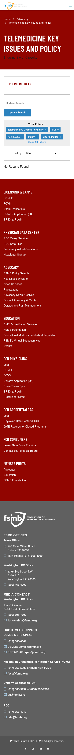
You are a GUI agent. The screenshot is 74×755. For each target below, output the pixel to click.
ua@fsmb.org (16, 694)
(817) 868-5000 (17, 668)
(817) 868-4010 (17, 712)
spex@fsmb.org (35, 652)
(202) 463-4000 (17, 584)
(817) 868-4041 (17, 641)
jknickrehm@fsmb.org (22, 620)
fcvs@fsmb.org (18, 673)
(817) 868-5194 (17, 689)
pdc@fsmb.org (17, 717)
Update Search (17, 112)
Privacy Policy (18, 741)
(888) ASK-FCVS (40, 668)
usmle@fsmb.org (30, 646)
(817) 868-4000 (33, 555)
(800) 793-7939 (39, 689)
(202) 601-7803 (17, 614)
